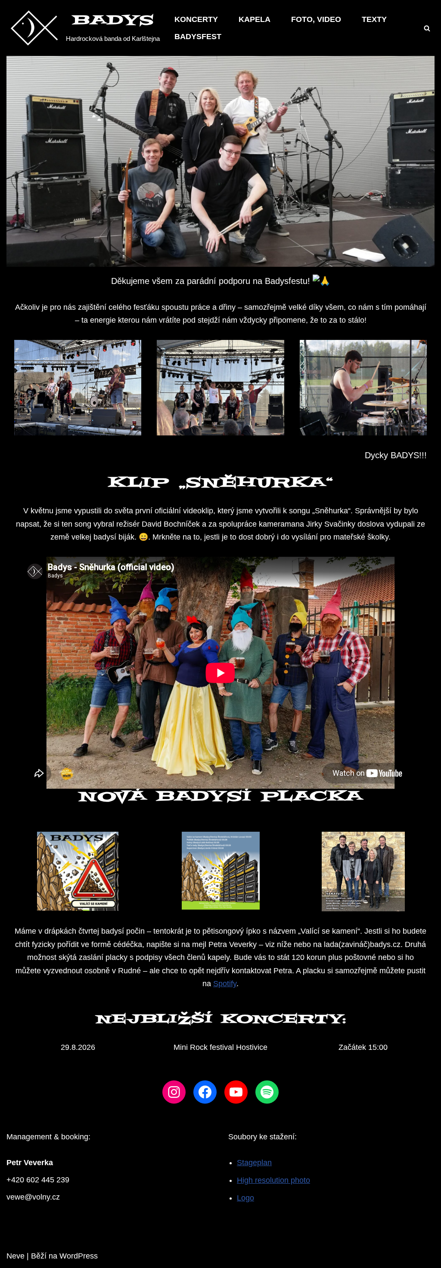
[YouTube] (236, 1092)
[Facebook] (205, 1092)
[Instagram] (174, 1092)
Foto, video (316, 19)
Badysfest (197, 36)
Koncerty (196, 19)
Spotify (224, 983)
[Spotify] (267, 1092)
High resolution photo (273, 1180)
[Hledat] (427, 28)
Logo (245, 1198)
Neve (15, 1256)
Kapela (254, 19)
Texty (374, 19)
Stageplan (254, 1162)
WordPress (78, 1256)
